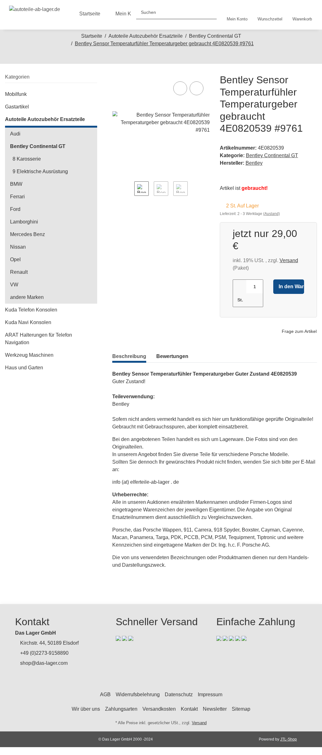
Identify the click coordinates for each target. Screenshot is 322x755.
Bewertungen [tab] (172, 356)
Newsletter (215, 709)
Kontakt (189, 709)
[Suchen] (209, 12)
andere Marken (27, 297)
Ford (15, 209)
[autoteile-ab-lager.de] (35, 8)
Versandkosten (159, 709)
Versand (289, 260)
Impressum (210, 694)
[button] (237, 15)
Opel (15, 259)
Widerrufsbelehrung (138, 694)
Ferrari (17, 196)
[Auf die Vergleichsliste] (180, 88)
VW (14, 284)
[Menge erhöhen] (254, 300)
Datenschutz (179, 694)
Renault (19, 272)
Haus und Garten (24, 367)
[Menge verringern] (240, 286)
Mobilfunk (16, 94)
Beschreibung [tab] (129, 356)
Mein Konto (128, 13)
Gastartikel (17, 106)
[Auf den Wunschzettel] (196, 88)
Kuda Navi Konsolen (28, 322)
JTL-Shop (288, 739)
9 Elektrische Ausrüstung (40, 171)
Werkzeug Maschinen (29, 355)
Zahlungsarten (121, 709)
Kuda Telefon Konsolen (31, 309)
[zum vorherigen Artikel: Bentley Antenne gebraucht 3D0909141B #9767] (154, 56)
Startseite (89, 13)
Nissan (18, 247)
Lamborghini (24, 221)
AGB (105, 694)
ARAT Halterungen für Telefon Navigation (38, 338)
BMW (16, 184)
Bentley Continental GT (272, 155)
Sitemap (241, 709)
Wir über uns (86, 709)
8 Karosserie (27, 159)
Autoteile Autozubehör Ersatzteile (45, 119)
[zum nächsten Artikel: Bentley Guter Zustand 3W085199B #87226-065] (168, 56)
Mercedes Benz (27, 234)
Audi (15, 133)
